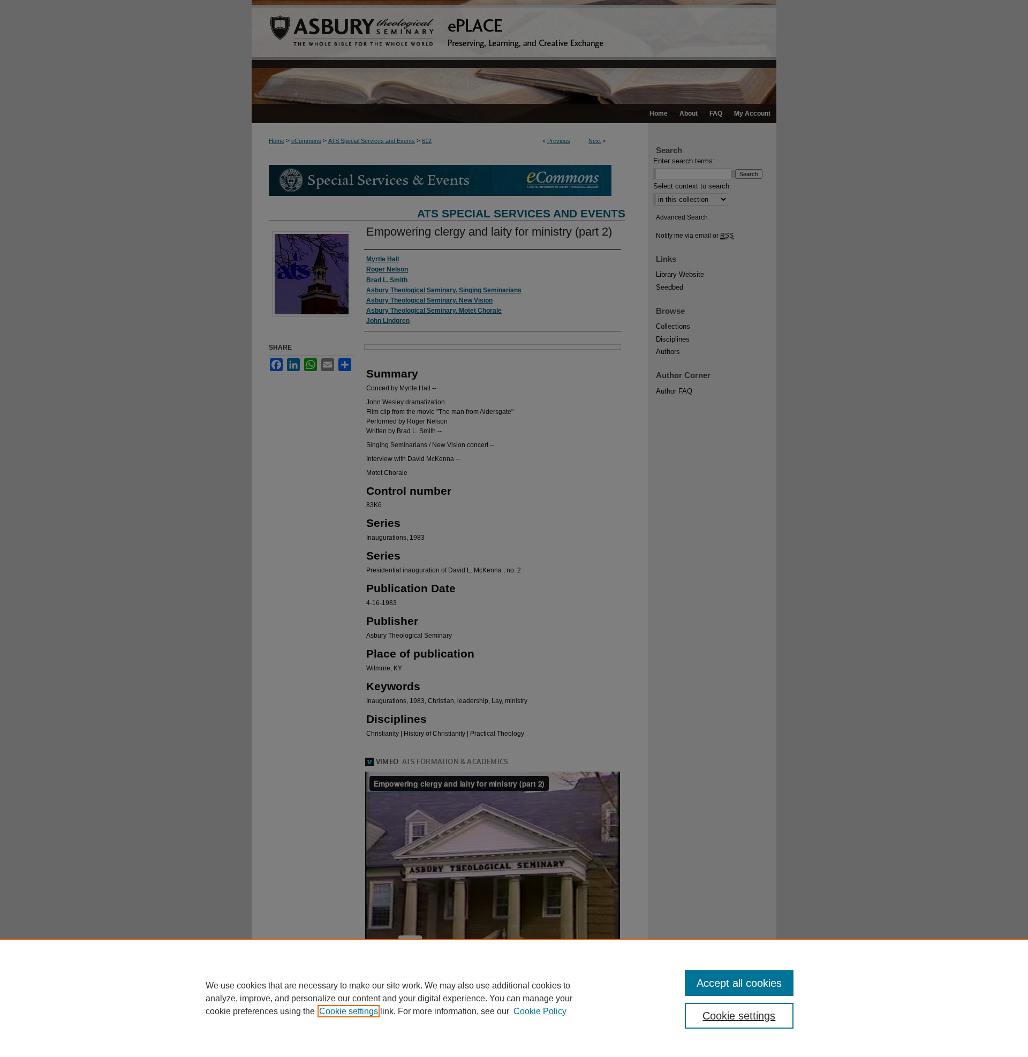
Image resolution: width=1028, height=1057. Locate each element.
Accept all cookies (739, 983)
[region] (514, 998)
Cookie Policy (539, 1011)
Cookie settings (348, 1011)
